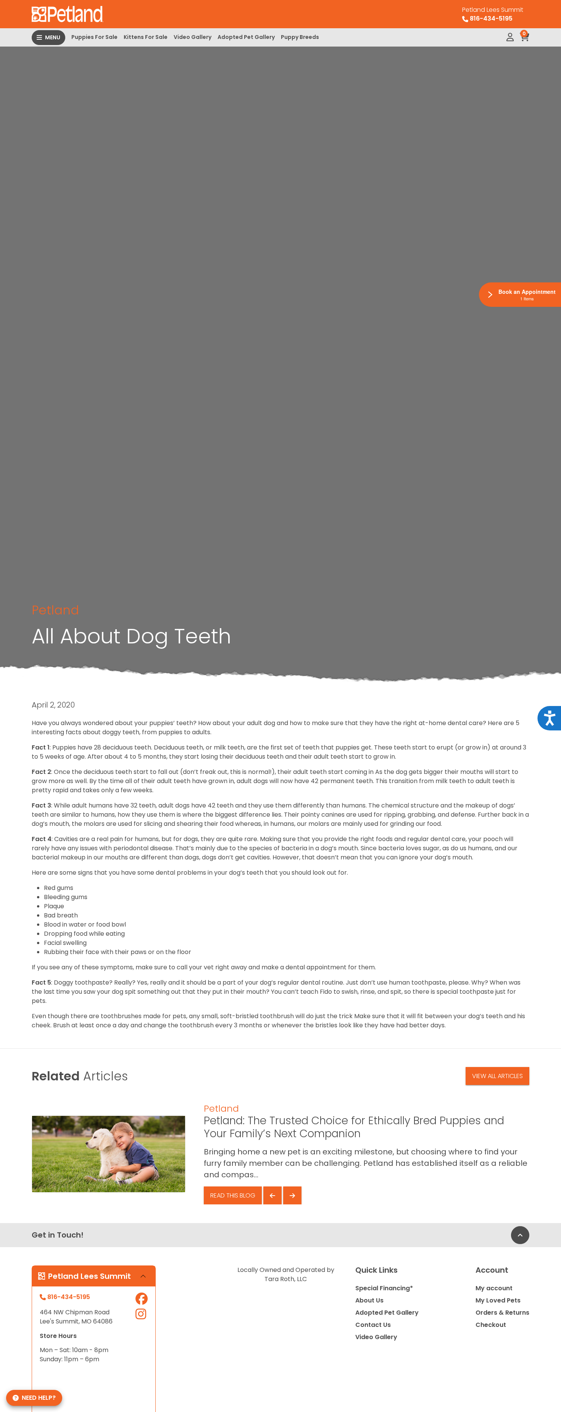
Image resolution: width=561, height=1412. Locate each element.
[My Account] (510, 37)
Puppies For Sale (94, 37)
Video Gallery (192, 37)
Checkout (491, 1324)
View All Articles (497, 1076)
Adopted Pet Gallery (246, 37)
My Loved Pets (498, 1300)
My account (494, 1288)
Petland (55, 610)
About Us (369, 1300)
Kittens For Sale (146, 37)
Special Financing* (384, 1288)
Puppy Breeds (300, 37)
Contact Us (373, 1324)
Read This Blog (232, 1195)
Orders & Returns (502, 1312)
